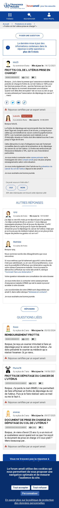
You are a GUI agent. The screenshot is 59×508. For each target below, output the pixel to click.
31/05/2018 (38, 120)
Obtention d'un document (16, 383)
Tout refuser (40, 487)
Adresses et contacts (37, 292)
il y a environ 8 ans (20, 120)
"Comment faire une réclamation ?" (19, 272)
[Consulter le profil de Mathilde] (8, 246)
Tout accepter (20, 487)
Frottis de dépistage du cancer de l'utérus (29, 377)
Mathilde (17, 242)
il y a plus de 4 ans (20, 216)
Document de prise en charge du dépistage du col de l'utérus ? (28, 421)
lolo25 (15, 62)
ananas (16, 412)
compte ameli (27, 160)
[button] (29, 10)
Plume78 (17, 368)
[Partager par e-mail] (18, 102)
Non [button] (24, 188)
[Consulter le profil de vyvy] (8, 216)
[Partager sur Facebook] (7, 102)
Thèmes (9, 19)
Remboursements (12, 77)
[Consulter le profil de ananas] (8, 416)
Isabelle (16, 116)
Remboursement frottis (22, 334)
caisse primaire (37, 157)
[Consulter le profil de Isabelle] (8, 120)
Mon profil (49, 19)
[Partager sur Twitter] (13, 102)
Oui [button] (12, 188)
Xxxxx (15, 327)
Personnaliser (30, 493)
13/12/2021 (39, 216)
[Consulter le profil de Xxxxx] (8, 331)
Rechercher (29, 19)
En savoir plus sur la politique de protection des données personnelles (29, 501)
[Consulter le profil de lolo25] (8, 66)
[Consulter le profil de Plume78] (8, 372)
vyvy (15, 212)
